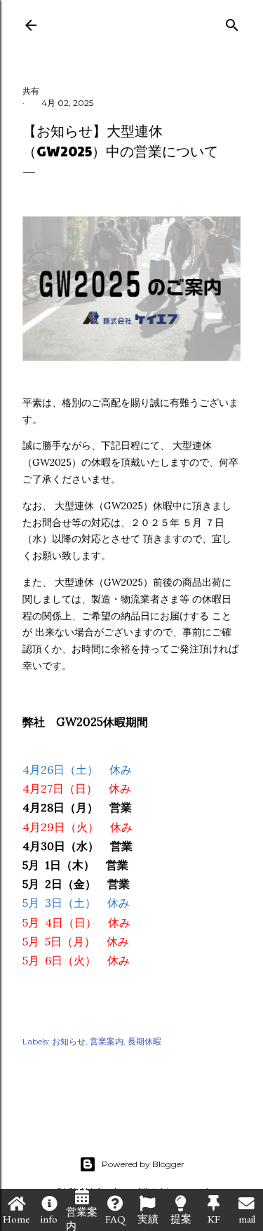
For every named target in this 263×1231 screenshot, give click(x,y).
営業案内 (81, 1218)
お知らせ (69, 1041)
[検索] (232, 22)
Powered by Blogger (143, 1164)
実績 (148, 1218)
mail (246, 1218)
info (49, 1218)
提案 (180, 1218)
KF (214, 1218)
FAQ (115, 1218)
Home (16, 1218)
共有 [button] (30, 91)
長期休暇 (144, 1041)
